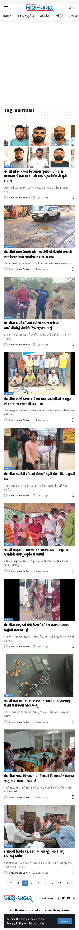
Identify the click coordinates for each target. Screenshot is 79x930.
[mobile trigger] (7, 7)
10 (59, 883)
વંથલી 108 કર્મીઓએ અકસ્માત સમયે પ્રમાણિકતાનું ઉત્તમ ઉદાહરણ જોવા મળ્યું (37, 703)
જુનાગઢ (8, 166)
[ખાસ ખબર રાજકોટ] (39, 7)
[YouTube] (68, 898)
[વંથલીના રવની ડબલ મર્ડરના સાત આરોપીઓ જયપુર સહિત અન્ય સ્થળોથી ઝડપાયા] (39, 373)
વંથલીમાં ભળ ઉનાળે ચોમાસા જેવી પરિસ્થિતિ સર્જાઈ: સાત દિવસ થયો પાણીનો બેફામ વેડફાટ (38, 254)
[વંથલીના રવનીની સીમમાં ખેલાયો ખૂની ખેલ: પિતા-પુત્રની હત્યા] (39, 449)
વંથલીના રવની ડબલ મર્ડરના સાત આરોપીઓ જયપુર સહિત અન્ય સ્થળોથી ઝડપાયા (37, 401)
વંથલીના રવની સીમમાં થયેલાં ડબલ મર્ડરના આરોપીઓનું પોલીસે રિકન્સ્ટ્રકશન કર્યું (31, 326)
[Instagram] (74, 898)
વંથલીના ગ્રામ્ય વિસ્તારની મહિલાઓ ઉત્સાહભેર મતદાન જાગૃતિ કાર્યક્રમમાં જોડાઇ (39, 779)
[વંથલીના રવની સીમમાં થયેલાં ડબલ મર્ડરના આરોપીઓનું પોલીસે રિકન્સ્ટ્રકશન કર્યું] (39, 298)
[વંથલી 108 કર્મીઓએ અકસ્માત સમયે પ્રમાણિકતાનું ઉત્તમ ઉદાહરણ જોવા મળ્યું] (39, 675)
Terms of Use (36, 923)
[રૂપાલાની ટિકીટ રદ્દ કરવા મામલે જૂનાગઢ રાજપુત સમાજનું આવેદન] (39, 826)
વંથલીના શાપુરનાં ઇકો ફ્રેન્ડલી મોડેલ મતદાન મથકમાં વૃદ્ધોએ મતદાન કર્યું (37, 628)
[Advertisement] (39, 61)
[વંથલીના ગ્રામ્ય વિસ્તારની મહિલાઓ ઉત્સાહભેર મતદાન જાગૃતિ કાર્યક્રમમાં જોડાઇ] (39, 750)
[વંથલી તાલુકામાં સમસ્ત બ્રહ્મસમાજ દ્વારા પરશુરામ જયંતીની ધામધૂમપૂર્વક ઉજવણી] (39, 524)
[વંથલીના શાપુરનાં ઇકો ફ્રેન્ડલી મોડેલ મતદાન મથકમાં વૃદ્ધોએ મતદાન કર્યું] (39, 600)
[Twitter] (63, 898)
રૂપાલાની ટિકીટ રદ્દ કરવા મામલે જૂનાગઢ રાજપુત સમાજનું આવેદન (35, 854)
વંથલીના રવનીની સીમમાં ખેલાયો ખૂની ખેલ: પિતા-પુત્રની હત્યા (39, 477)
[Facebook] (59, 898)
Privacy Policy (15, 923)
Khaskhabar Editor (19, 197)
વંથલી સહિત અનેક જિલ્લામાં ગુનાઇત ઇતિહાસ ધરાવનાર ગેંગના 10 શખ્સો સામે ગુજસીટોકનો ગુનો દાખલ (35, 176)
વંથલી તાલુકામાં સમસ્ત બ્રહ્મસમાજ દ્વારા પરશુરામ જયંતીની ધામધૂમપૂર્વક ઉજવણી (36, 552)
